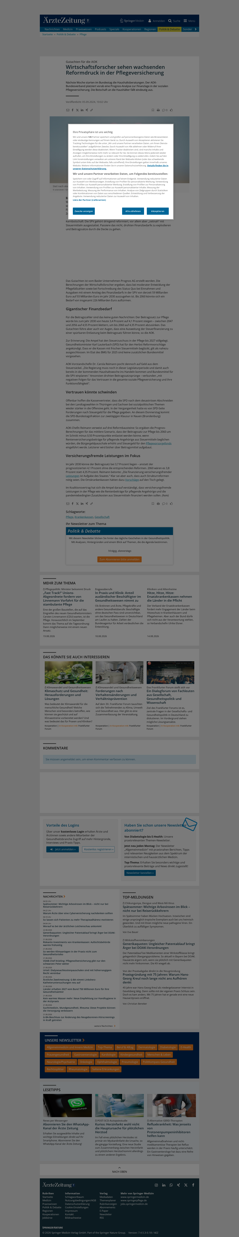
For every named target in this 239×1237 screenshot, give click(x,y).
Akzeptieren (157, 211)
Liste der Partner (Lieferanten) (89, 199)
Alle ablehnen (133, 211)
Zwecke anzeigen (84, 211)
